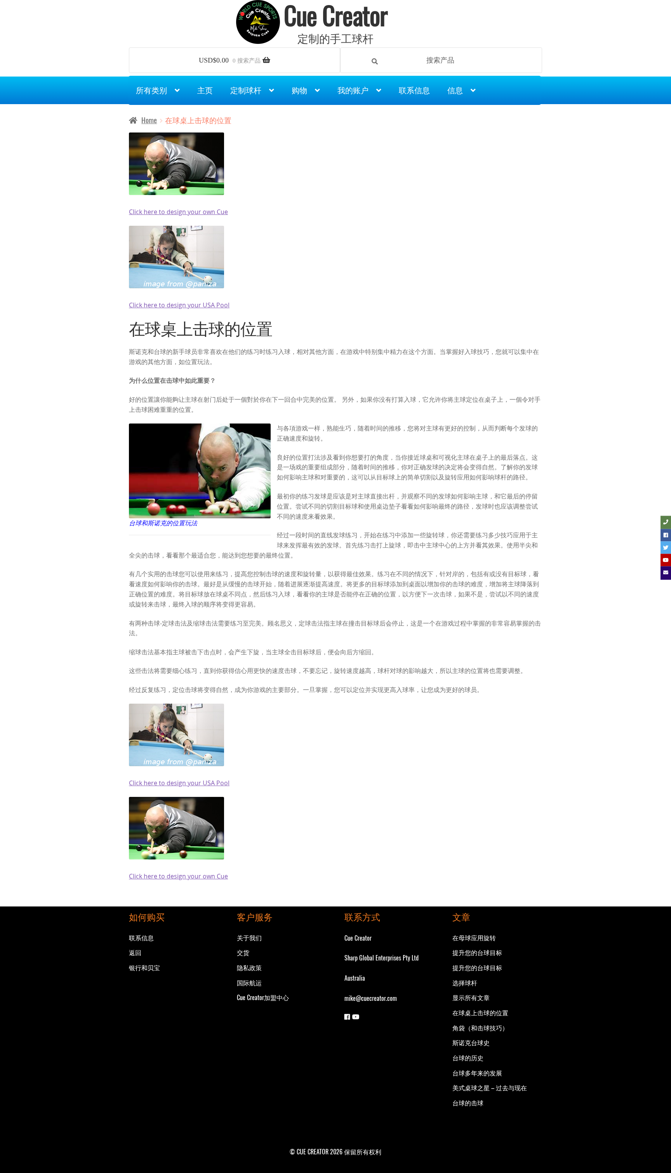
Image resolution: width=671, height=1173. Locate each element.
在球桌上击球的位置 (480, 1012)
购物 (299, 90)
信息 (455, 90)
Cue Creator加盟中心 (263, 997)
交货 (243, 952)
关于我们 (249, 937)
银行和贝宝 (144, 967)
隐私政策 (249, 967)
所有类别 (151, 90)
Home (149, 119)
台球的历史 (467, 1057)
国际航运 (249, 982)
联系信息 (414, 90)
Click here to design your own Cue (178, 211)
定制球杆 (245, 90)
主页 (205, 90)
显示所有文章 (471, 997)
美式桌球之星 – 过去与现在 (489, 1087)
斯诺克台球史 (471, 1042)
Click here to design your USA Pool (179, 305)
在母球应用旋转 (474, 937)
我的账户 (353, 90)
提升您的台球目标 (477, 952)
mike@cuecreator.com (370, 998)
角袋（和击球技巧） (480, 1027)
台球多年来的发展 (477, 1072)
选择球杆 (464, 982)
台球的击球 (467, 1102)
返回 (135, 952)
